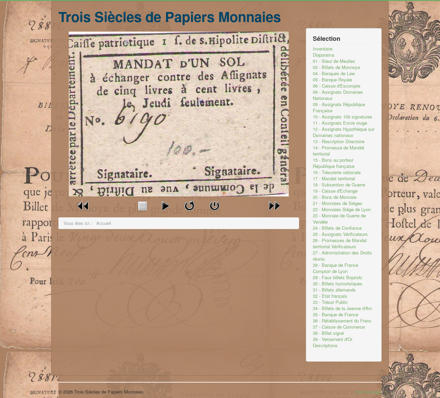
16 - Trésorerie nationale (337, 172)
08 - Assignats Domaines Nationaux (338, 95)
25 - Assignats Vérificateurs (340, 234)
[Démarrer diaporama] (165, 205)
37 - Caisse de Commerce (339, 327)
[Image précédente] (83, 205)
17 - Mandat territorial (334, 178)
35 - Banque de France (335, 314)
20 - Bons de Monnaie (334, 197)
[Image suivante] (274, 205)
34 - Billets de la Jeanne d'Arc (342, 308)
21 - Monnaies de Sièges (337, 203)
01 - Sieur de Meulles (334, 61)
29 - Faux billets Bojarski (337, 277)
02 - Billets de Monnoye (336, 67)
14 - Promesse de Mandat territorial (338, 151)
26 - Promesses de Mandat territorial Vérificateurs (340, 243)
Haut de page (368, 391)
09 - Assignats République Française (339, 107)
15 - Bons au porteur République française (333, 163)
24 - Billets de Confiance (337, 228)
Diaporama (323, 55)
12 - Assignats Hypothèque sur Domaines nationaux (343, 132)
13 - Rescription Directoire (338, 141)
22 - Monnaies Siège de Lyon (342, 209)
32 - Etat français (330, 296)
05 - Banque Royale (332, 80)
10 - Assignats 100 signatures (342, 117)
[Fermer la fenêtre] (214, 205)
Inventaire (322, 49)
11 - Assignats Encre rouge (340, 123)
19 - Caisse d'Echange (335, 191)
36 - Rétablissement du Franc (342, 321)
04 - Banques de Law (334, 73)
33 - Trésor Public (330, 302)
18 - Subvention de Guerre (339, 185)
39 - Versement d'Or (332, 339)
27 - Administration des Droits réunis (342, 256)
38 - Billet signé (328, 333)
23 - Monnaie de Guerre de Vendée (339, 219)
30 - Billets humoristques (337, 284)
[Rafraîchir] (189, 205)
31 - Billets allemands (334, 290)
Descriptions (325, 345)
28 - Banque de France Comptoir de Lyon (335, 268)
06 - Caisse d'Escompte (336, 86)
